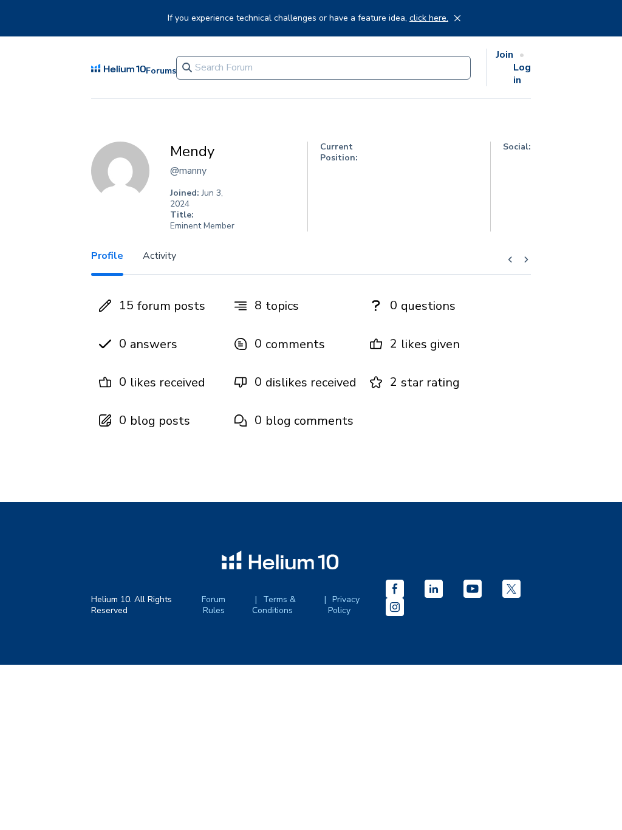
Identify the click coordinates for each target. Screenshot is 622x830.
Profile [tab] (107, 255)
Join (504, 54)
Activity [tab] (159, 255)
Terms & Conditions (274, 605)
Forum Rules (213, 605)
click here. (428, 18)
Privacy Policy (344, 605)
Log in (522, 74)
